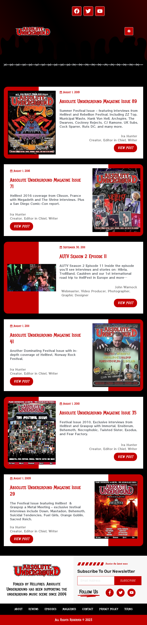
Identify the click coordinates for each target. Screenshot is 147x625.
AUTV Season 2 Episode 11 (83, 256)
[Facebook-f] (110, 593)
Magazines (69, 609)
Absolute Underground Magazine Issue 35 (98, 413)
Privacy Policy (108, 609)
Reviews (33, 609)
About (19, 609)
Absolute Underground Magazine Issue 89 (98, 101)
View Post (125, 148)
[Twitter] (88, 11)
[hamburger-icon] (129, 31)
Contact (87, 609)
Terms (128, 609)
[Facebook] (77, 11)
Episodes (50, 609)
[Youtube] (100, 11)
